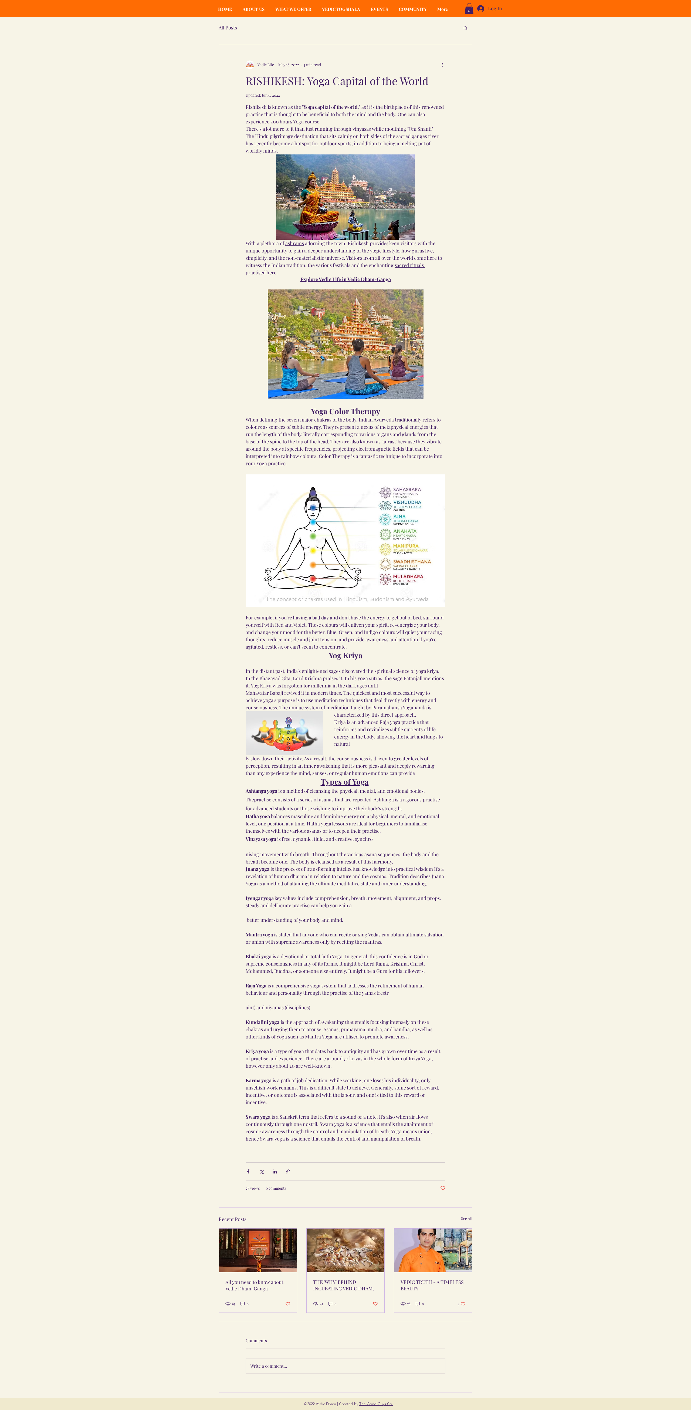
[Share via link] (287, 1171)
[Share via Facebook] (248, 1171)
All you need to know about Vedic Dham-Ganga (254, 1285)
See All (466, 1218)
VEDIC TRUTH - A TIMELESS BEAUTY (432, 1285)
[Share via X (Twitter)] (261, 1171)
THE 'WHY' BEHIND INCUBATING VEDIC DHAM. (343, 1285)
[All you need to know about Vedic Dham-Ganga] (258, 1250)
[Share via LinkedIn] (274, 1171)
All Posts (228, 27)
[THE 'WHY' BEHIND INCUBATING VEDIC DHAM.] (346, 1250)
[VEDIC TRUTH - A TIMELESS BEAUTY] (433, 1250)
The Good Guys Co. (376, 1403)
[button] (253, 6)
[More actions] (442, 65)
